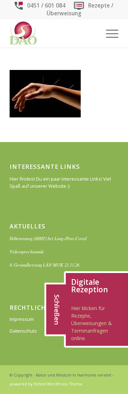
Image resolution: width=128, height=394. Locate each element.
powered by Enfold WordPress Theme (46, 384)
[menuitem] (108, 33)
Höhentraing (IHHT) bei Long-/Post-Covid (48, 238)
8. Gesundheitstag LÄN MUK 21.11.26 (44, 265)
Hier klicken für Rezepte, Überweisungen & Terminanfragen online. (91, 323)
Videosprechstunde (27, 251)
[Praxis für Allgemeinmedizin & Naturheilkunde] (53, 33)
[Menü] (108, 33)
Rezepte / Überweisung (80, 9)
